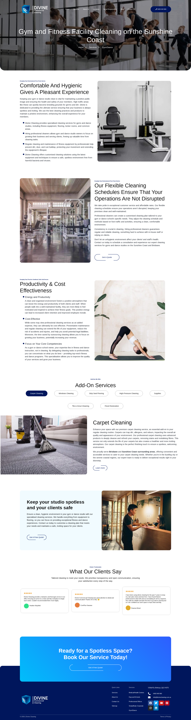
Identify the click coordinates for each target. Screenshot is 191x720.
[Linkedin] (155, 708)
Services (76, 9)
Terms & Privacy (165, 716)
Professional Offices (135, 701)
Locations (96, 9)
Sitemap (114, 706)
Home (67, 9)
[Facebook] (150, 703)
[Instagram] (150, 708)
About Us (86, 9)
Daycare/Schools (134, 697)
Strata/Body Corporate (136, 706)
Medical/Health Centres (136, 692)
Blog (122, 9)
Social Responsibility (110, 9)
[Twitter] (155, 703)
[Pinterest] (166, 703)
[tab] (36, 393)
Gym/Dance (133, 710)
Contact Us (131, 9)
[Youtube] (161, 703)
